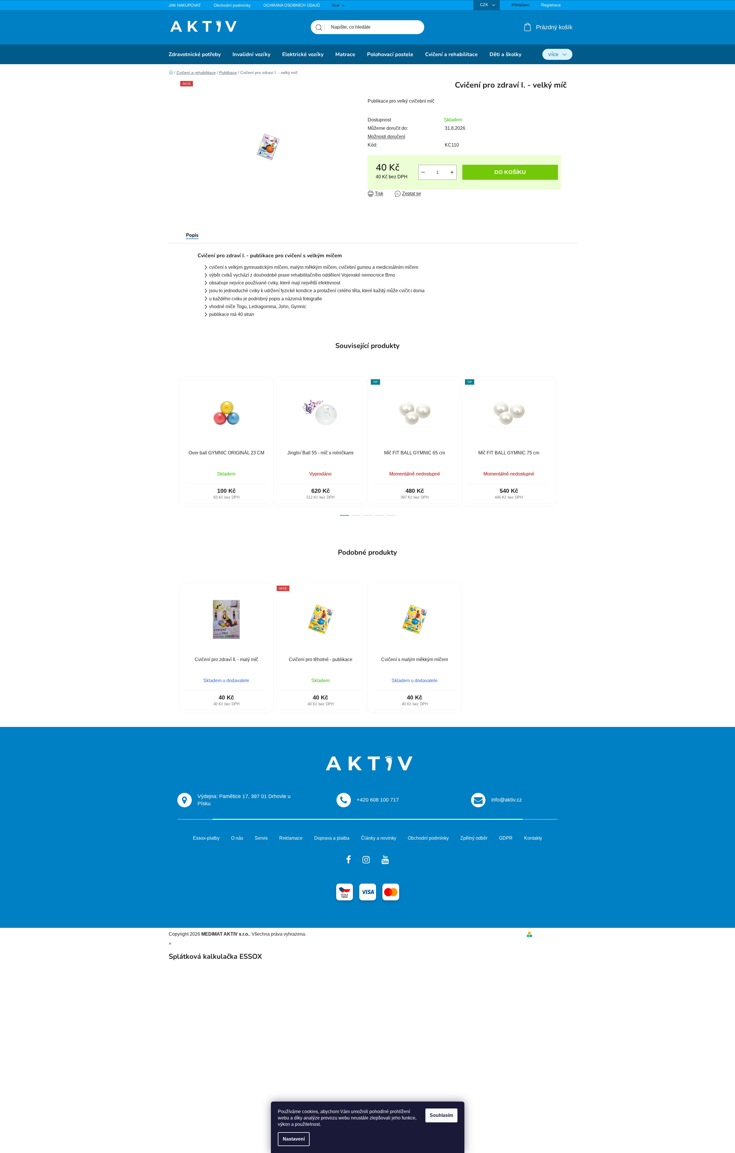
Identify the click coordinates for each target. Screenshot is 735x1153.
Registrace (551, 5)
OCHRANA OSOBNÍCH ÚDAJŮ (291, 5)
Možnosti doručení (386, 136)
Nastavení (294, 1139)
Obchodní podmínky (232, 5)
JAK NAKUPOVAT (185, 5)
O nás (237, 838)
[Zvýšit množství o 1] (452, 172)
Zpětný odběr (473, 838)
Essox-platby (206, 838)
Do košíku (510, 172)
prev (173, 446)
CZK (484, 4)
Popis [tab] (192, 235)
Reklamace (291, 838)
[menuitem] (194, 54)
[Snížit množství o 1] (423, 172)
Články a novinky (378, 838)
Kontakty (533, 838)
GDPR (506, 838)
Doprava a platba (331, 838)
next (562, 446)
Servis (261, 838)
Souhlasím (441, 1115)
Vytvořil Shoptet (551, 934)
